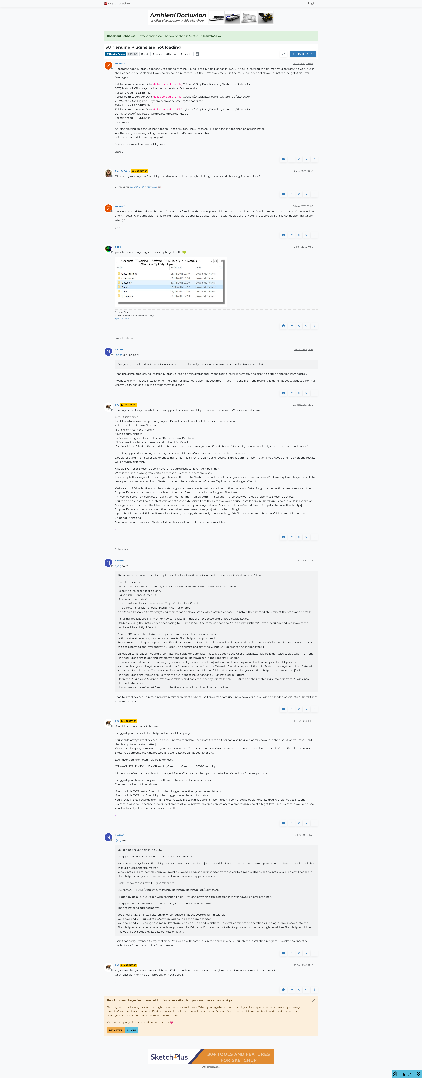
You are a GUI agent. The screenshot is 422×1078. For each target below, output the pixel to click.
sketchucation (119, 3)
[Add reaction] (283, 159)
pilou (118, 246)
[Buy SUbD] (244, 1056)
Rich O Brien (122, 171)
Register (116, 1030)
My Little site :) (122, 318)
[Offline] (110, 173)
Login (131, 1030)
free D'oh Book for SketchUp (144, 187)
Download (210, 36)
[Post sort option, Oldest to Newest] (283, 54)
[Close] (314, 1000)
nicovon (119, 349)
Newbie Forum (117, 54)
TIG (117, 404)
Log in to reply (303, 54)
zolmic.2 (120, 63)
